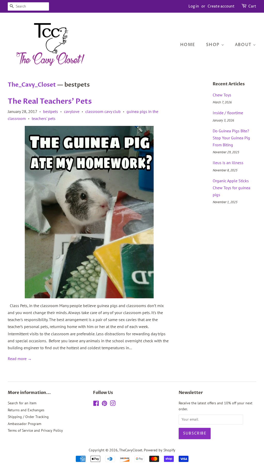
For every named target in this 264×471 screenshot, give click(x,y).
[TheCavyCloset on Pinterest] (104, 404)
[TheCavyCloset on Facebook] (96, 404)
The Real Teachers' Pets (50, 101)
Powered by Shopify (159, 450)
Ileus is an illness (228, 162)
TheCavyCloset (130, 450)
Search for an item (22, 403)
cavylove (71, 111)
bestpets (50, 111)
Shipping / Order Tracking (28, 416)
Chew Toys (222, 94)
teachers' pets (43, 118)
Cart (252, 6)
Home (187, 45)
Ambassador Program (24, 423)
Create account (221, 6)
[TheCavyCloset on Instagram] (113, 404)
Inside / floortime (228, 112)
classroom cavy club (103, 111)
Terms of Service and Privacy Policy (35, 430)
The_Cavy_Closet (32, 85)
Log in (193, 6)
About (244, 45)
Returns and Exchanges (26, 410)
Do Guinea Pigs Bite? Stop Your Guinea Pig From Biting (231, 137)
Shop (213, 45)
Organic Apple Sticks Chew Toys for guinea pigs (231, 187)
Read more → (20, 358)
